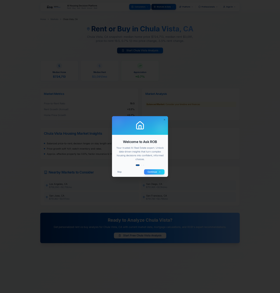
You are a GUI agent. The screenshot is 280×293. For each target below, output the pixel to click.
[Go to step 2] (141, 165)
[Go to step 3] (143, 165)
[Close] (164, 119)
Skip (119, 172)
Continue (152, 172)
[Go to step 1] (137, 165)
